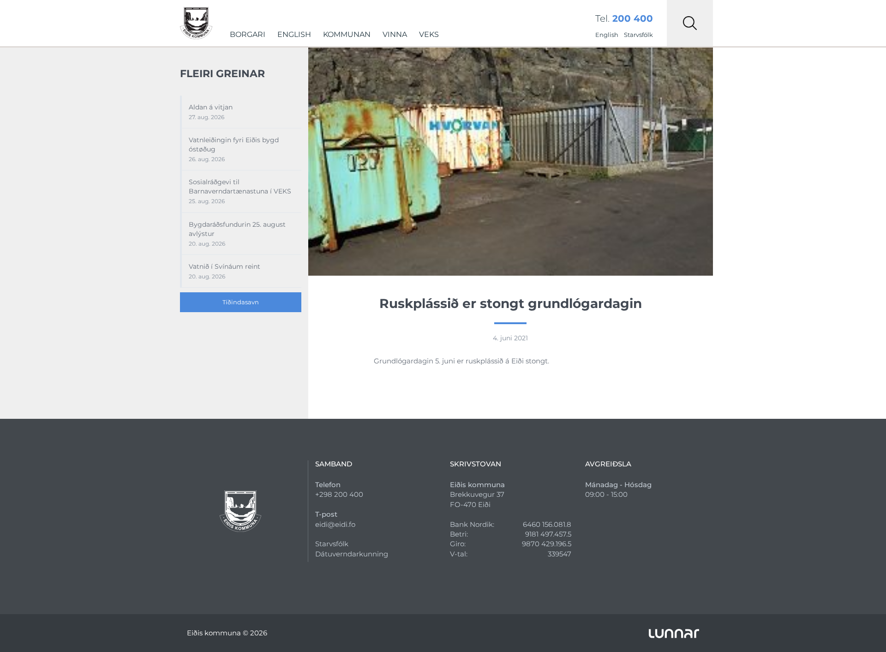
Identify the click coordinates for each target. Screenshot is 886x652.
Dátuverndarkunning (351, 553)
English (294, 34)
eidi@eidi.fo (335, 524)
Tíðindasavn (240, 302)
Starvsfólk (638, 34)
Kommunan (347, 34)
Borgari (247, 34)
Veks (429, 34)
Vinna (395, 34)
